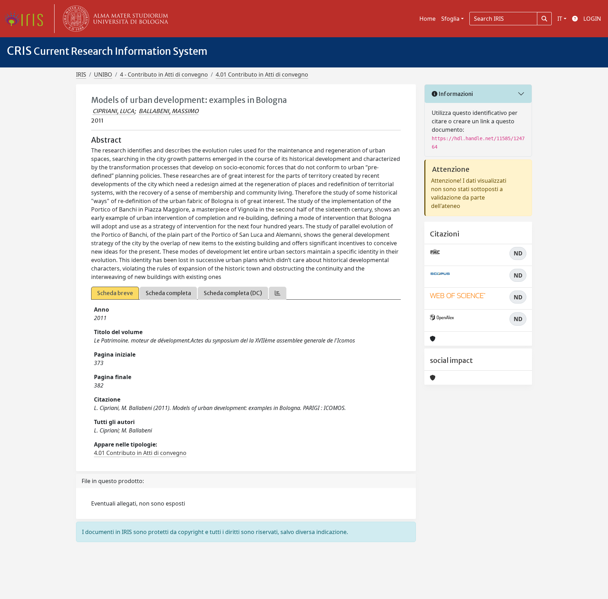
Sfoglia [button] (450, 18)
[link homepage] (26, 18)
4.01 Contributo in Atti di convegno (262, 74)
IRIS (81, 74)
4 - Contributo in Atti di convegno (164, 74)
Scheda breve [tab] (115, 293)
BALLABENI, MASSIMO (168, 111)
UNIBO (103, 74)
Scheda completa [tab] (168, 293)
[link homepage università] (114, 18)
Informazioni (455, 93)
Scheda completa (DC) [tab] (233, 293)
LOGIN (592, 18)
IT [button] (559, 18)
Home (427, 18)
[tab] (277, 293)
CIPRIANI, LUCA (113, 111)
